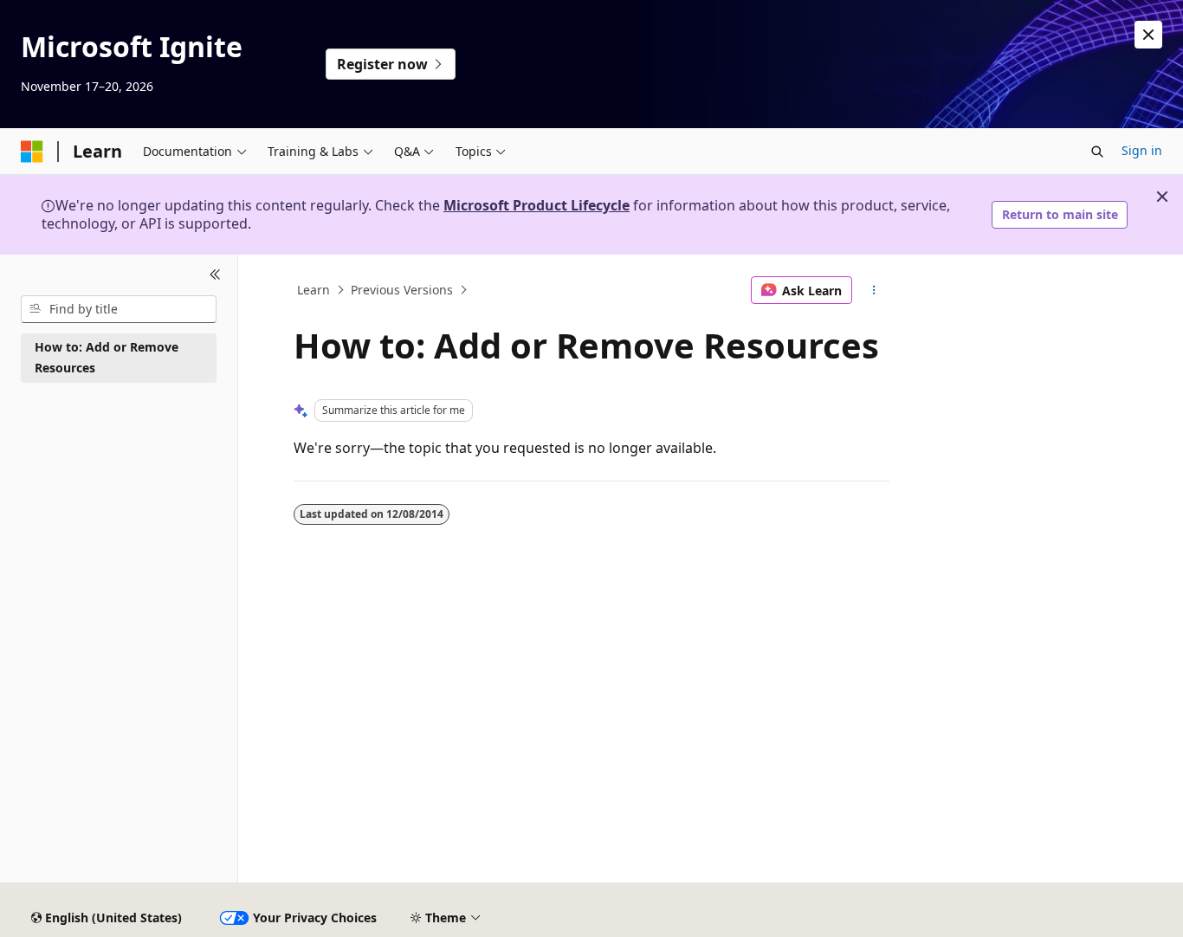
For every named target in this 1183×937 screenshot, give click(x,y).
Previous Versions (402, 289)
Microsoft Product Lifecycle (536, 205)
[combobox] (119, 309)
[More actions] (874, 290)
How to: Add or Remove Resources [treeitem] (106, 358)
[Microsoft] (32, 151)
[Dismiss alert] (1148, 34)
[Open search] (1097, 151)
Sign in (1142, 150)
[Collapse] (215, 275)
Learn (313, 289)
